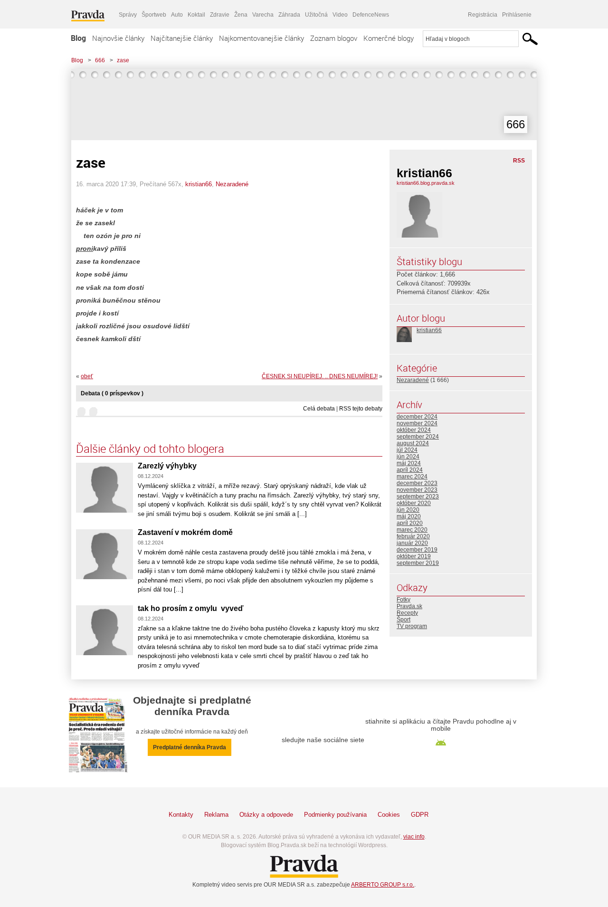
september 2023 (418, 496)
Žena (240, 14)
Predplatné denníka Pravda (189, 747)
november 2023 (417, 490)
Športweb (154, 14)
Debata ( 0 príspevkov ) (112, 393)
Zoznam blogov (333, 38)
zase (123, 60)
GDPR (419, 814)
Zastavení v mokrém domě (185, 532)
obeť (87, 376)
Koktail (196, 14)
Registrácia (482, 14)
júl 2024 (407, 450)
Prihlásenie (517, 14)
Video (340, 14)
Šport (403, 619)
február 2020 (413, 536)
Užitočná (316, 14)
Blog (78, 38)
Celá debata (319, 408)
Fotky (403, 599)
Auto (177, 14)
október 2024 (414, 430)
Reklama (216, 814)
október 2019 (414, 556)
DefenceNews (370, 14)
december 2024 (417, 416)
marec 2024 (412, 476)
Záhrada (289, 14)
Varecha (263, 14)
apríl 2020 (410, 523)
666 (100, 60)
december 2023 (417, 483)
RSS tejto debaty (360, 408)
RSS (519, 160)
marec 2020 (412, 529)
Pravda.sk (409, 606)
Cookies (389, 814)
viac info (414, 836)
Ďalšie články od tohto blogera (150, 448)
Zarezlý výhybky (167, 466)
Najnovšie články (118, 38)
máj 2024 (409, 463)
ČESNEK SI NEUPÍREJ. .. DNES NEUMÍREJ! (320, 376)
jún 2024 (408, 456)
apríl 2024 (410, 470)
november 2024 (417, 423)
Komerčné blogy (388, 38)
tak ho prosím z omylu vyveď (191, 608)
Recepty (407, 613)
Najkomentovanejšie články (261, 38)
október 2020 (414, 503)
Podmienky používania (335, 814)
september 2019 (418, 563)
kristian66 (198, 184)
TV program (412, 626)
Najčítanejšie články (182, 38)
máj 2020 (409, 516)
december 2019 (417, 549)
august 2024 (413, 443)
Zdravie (219, 14)
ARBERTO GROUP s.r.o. (382, 884)
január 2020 (412, 543)
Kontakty (181, 814)
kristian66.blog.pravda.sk (426, 183)
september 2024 (418, 436)
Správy (128, 14)
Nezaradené (232, 184)
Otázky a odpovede (266, 814)
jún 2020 (408, 509)
